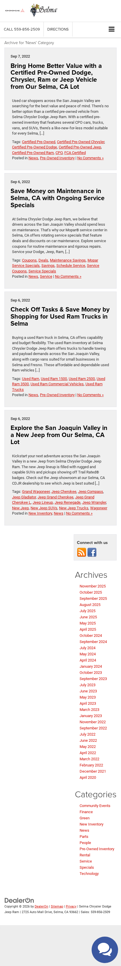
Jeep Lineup (43, 502)
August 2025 (90, 604)
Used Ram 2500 (82, 378)
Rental (85, 855)
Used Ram (30, 378)
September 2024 (93, 641)
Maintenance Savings (68, 260)
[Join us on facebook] (92, 552)
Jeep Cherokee (63, 491)
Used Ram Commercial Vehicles (57, 384)
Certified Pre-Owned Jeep (80, 147)
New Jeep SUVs (44, 508)
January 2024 (91, 666)
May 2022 (88, 746)
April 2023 (88, 703)
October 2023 (91, 672)
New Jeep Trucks (73, 508)
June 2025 (88, 617)
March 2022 (89, 759)
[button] (22, 29)
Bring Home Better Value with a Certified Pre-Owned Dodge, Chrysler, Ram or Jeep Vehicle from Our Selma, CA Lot (56, 76)
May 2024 (88, 654)
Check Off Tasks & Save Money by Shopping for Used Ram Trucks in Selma (60, 316)
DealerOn (41, 906)
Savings (48, 265)
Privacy (71, 906)
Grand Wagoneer (36, 491)
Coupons (29, 260)
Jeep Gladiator (24, 497)
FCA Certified (75, 152)
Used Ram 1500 (54, 378)
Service (46, 276)
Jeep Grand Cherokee (55, 497)
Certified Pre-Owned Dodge (34, 147)
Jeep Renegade (67, 502)
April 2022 (88, 753)
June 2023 (88, 691)
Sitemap (57, 906)
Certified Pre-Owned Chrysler (80, 142)
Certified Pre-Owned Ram (33, 152)
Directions (58, 29)
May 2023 (88, 697)
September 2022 (93, 728)
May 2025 (88, 623)
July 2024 (87, 648)
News (33, 158)
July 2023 (87, 685)
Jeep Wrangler (94, 502)
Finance (86, 812)
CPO (59, 152)
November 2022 (93, 722)
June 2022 (88, 740)
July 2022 (87, 734)
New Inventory (40, 513)
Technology (89, 873)
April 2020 (88, 777)
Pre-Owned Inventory (57, 158)
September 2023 (93, 679)
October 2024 (91, 635)
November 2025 (93, 586)
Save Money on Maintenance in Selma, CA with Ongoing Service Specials (58, 198)
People (85, 843)
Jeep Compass (90, 491)
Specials (87, 867)
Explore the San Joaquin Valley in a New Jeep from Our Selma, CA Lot (59, 434)
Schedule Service (70, 265)
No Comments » (90, 158)
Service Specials (42, 271)
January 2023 (91, 716)
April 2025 (88, 629)
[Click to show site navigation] (111, 29)
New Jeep (20, 508)
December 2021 (93, 771)
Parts (84, 836)
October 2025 (91, 592)
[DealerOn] (19, 900)
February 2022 (91, 765)
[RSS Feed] (81, 552)
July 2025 (87, 611)
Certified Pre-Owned (38, 142)
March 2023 (89, 709)
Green (85, 818)
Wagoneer (98, 508)
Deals (43, 260)
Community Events (95, 805)
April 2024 (88, 660)
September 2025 (93, 598)
